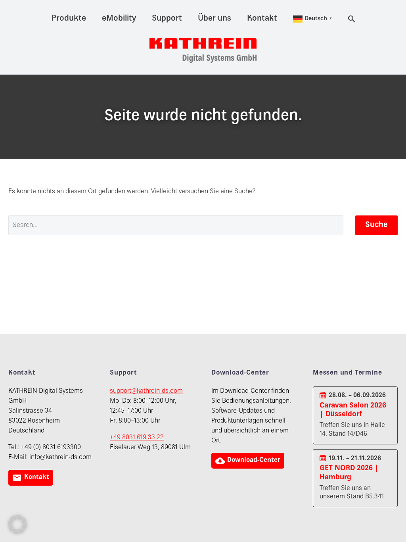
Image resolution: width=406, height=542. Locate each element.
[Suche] (350, 19)
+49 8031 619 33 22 (137, 438)
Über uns (214, 19)
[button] (17, 524)
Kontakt (262, 19)
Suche (376, 225)
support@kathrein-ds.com (146, 391)
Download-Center (247, 460)
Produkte (69, 19)
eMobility (119, 19)
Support (167, 19)
